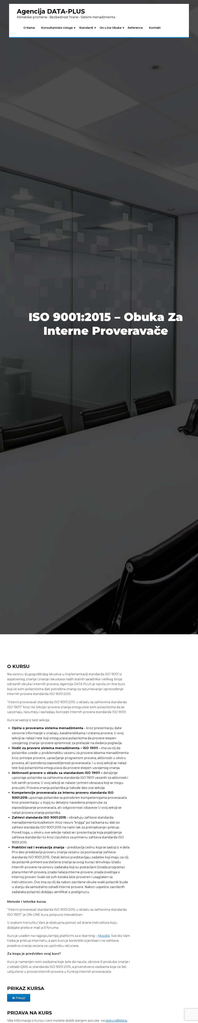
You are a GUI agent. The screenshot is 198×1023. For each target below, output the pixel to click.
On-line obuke (110, 27)
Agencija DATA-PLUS (51, 11)
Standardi (86, 27)
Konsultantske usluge (57, 27)
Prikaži (20, 998)
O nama (29, 27)
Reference (135, 27)
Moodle (104, 936)
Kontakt (155, 27)
